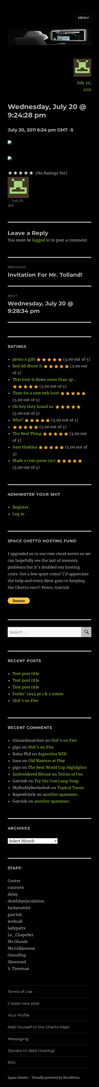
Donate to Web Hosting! (31, 1050)
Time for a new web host (35, 393)
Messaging (18, 1039)
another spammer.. (61, 794)
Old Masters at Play (46, 760)
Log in (18, 513)
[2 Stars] (15, 173)
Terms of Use (70, 774)
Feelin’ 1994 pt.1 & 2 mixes (37, 693)
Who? (17, 420)
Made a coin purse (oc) (34, 460)
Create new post (24, 1003)
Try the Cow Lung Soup (56, 780)
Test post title (25, 673)
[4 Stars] (26, 173)
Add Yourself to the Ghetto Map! (38, 1027)
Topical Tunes (70, 787)
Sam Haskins (24, 447)
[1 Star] (10, 173)
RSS (11, 1062)
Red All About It (27, 366)
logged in (41, 240)
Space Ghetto (18, 1078)
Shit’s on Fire (25, 700)
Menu (83, 18)
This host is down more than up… (44, 379)
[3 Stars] (20, 173)
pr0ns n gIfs (23, 359)
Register (20, 507)
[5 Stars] (31, 173)
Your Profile (19, 1015)
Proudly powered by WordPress (56, 1078)
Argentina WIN (52, 753)
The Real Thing (27, 433)
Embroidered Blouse (31, 774)
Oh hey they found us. (33, 406)
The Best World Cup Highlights (57, 767)
